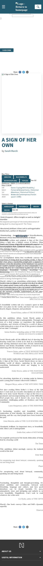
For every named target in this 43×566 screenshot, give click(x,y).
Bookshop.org (10, 180)
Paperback (23, 206)
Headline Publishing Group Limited (29, 35)
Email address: (6, 16)
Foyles (25, 180)
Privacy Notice (8, 41)
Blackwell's (21, 177)
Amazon (7, 177)
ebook (36, 206)
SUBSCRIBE (6, 50)
